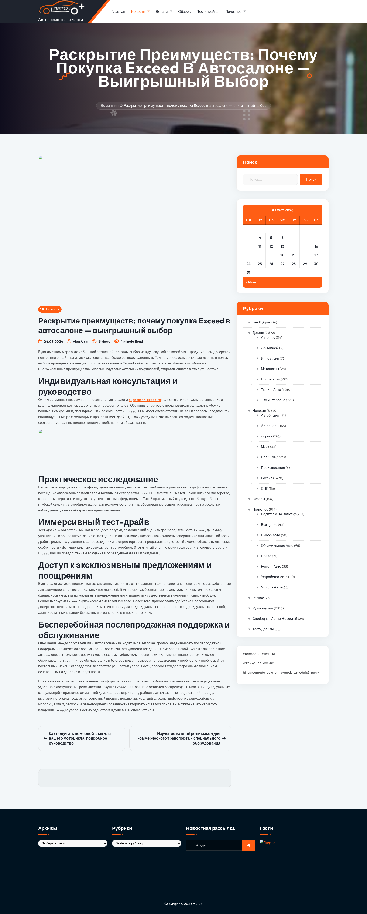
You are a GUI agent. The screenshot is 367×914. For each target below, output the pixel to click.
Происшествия (273, 468)
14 (294, 246)
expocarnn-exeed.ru (145, 399)
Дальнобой (270, 348)
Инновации (270, 358)
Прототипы (270, 379)
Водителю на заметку (278, 514)
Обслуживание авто (277, 545)
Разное (258, 598)
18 (260, 255)
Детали (162, 11)
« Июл (251, 282)
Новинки (268, 457)
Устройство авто (274, 577)
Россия (266, 478)
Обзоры (184, 11)
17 (248, 255)
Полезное (233, 11)
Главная (118, 11)
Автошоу (268, 337)
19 (271, 255)
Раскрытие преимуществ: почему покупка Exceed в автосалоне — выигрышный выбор (195, 105)
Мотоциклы (270, 369)
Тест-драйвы (208, 11)
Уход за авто (271, 587)
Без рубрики (262, 322)
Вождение (269, 524)
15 (305, 246)
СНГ (264, 488)
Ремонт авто (271, 566)
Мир (264, 446)
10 (249, 246)
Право (266, 556)
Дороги (266, 436)
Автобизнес (270, 415)
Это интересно (273, 400)
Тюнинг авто (271, 389)
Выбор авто (270, 535)
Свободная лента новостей (275, 618)
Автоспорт (269, 426)
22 (305, 255)
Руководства (263, 608)
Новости (138, 11)
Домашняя (110, 105)
